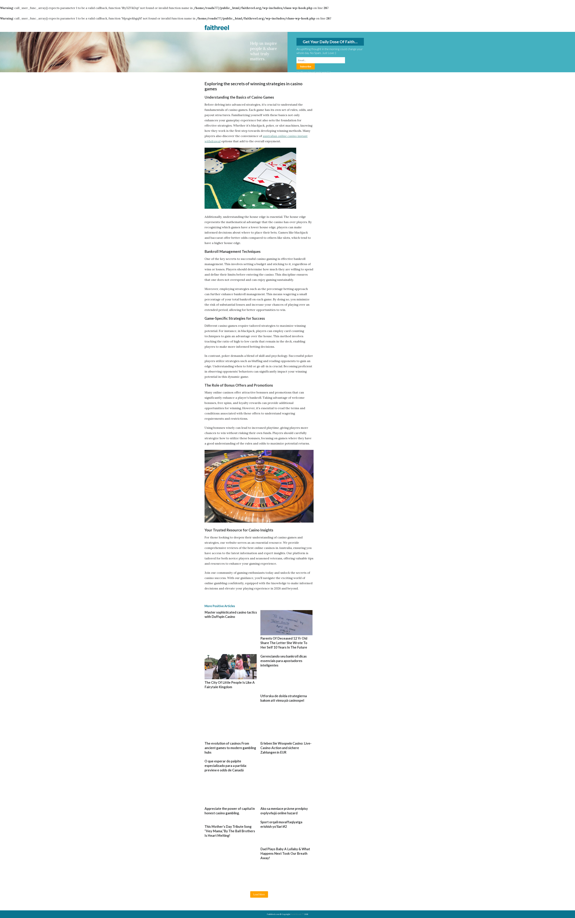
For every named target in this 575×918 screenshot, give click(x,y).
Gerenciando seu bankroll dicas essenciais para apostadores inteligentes (283, 660)
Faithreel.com (217, 27)
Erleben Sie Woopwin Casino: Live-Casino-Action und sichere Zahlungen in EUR (285, 747)
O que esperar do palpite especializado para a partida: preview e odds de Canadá (226, 765)
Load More (259, 894)
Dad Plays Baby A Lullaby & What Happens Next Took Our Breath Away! (285, 853)
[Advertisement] (230, 715)
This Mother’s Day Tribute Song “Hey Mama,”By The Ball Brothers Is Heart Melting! (230, 831)
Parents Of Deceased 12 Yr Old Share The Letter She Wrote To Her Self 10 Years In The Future (283, 642)
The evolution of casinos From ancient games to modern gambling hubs (230, 747)
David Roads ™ (297, 914)
